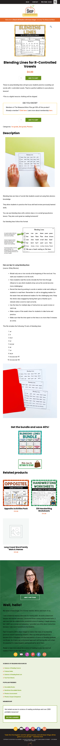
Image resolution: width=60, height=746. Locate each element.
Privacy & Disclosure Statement (42, 739)
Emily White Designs (31, 740)
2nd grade (22, 127)
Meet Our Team (30, 597)
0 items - (47, 2)
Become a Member (12, 717)
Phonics (30, 127)
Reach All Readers (30, 11)
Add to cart (33, 78)
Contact (35, 2)
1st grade (14, 127)
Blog (27, 2)
